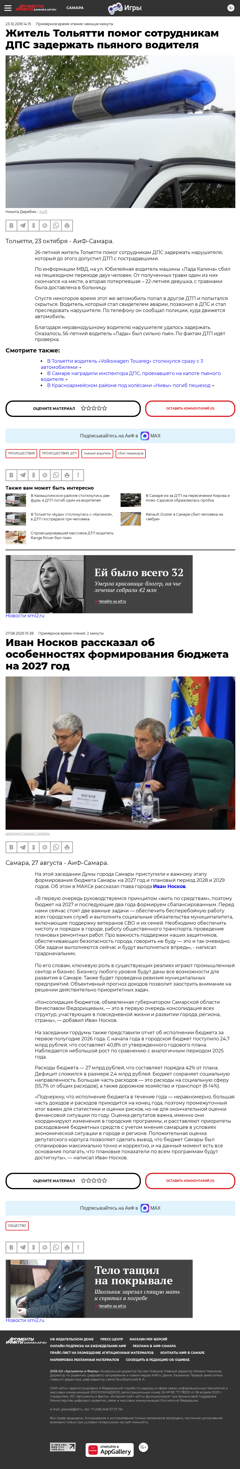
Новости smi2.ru (25, 615)
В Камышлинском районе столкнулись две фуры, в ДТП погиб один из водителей (70, 497)
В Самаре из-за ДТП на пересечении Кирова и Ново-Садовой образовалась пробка (188, 497)
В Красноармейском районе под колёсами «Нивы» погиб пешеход (128, 385)
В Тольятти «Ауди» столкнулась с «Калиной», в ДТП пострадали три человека (72, 516)
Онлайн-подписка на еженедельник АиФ (88, 1346)
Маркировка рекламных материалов (84, 1360)
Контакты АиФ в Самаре (182, 1353)
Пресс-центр (111, 1339)
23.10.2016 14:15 (18, 24)
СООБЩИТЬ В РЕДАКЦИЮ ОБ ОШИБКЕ (158, 1360)
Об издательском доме (72, 1339)
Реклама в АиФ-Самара (154, 1346)
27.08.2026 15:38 (20, 633)
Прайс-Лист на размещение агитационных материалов (102, 1353)
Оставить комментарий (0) (190, 408)
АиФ (43, 211)
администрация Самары (28, 833)
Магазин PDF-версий (148, 1339)
